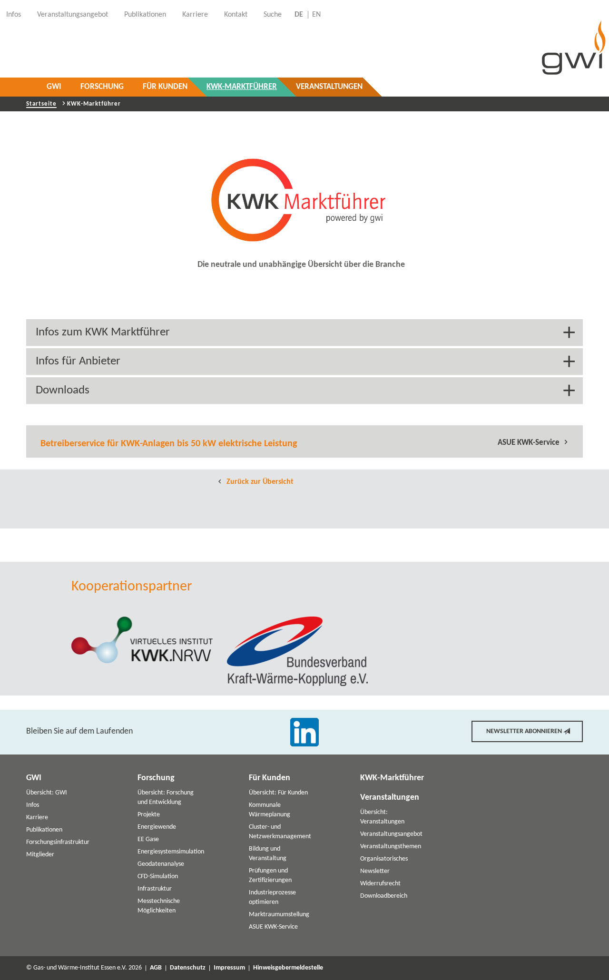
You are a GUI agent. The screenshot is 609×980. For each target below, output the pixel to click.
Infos (32, 805)
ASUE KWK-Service (529, 443)
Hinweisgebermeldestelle (288, 968)
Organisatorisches (384, 858)
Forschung (102, 87)
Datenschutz (188, 968)
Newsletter (375, 871)
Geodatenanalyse (161, 864)
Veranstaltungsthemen (390, 846)
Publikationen (44, 829)
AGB (156, 968)
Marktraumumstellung (279, 914)
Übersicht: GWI (46, 792)
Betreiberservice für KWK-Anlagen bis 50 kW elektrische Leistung (168, 444)
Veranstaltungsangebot (391, 834)
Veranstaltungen (329, 87)
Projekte (149, 814)
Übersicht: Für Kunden (278, 792)
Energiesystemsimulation (171, 851)
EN (316, 15)
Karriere (37, 817)
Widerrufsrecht (380, 883)
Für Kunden (165, 87)
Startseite (41, 104)
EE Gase (148, 839)
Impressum (229, 968)
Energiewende (157, 827)
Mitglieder (40, 854)
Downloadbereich (383, 896)
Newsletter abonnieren (524, 731)
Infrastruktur (155, 888)
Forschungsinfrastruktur (57, 842)
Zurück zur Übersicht (259, 482)
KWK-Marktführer (241, 87)
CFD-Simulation (158, 876)
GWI (54, 87)
